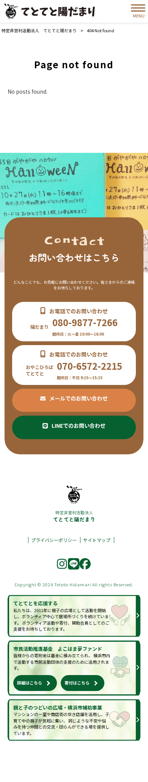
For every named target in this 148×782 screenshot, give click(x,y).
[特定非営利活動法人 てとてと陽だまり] (51, 11)
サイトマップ (96, 540)
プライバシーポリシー (54, 540)
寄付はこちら (77, 683)
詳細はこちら (29, 683)
